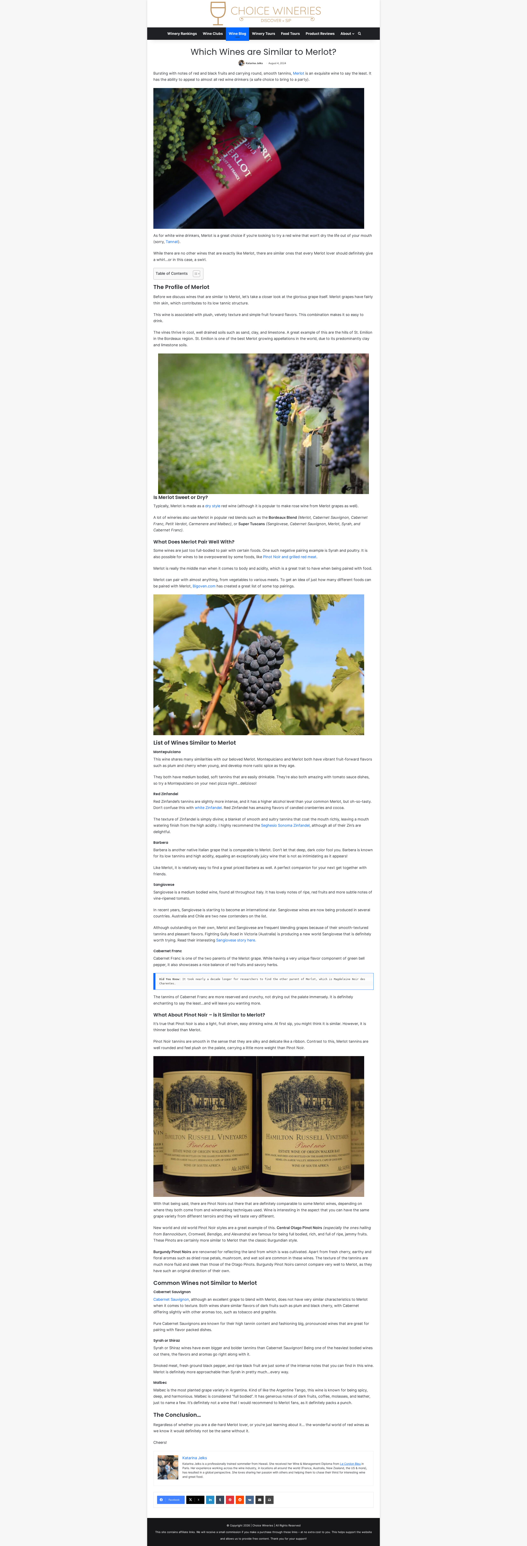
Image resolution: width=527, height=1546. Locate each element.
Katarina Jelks (254, 63)
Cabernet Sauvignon (171, 1299)
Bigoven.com (204, 586)
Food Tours (290, 34)
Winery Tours (263, 34)
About (345, 34)
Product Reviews (320, 34)
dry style (212, 506)
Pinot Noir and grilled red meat (289, 557)
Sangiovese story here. (236, 940)
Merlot (298, 73)
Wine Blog (237, 34)
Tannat (172, 241)
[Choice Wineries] (263, 13)
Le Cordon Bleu (350, 1463)
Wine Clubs (213, 34)
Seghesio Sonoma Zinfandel (285, 825)
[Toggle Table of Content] (194, 273)
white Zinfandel (208, 807)
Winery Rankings (182, 34)
